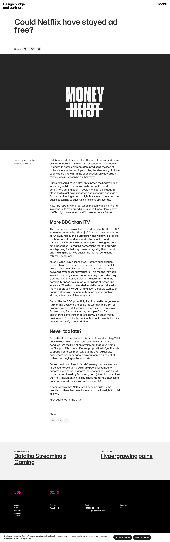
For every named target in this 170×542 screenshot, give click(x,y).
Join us (17, 516)
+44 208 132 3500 (92, 508)
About (16, 505)
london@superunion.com (95, 511)
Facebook (124, 505)
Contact (17, 513)
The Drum (76, 399)
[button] (122, 537)
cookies (54, 536)
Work (16, 508)
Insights (17, 510)
